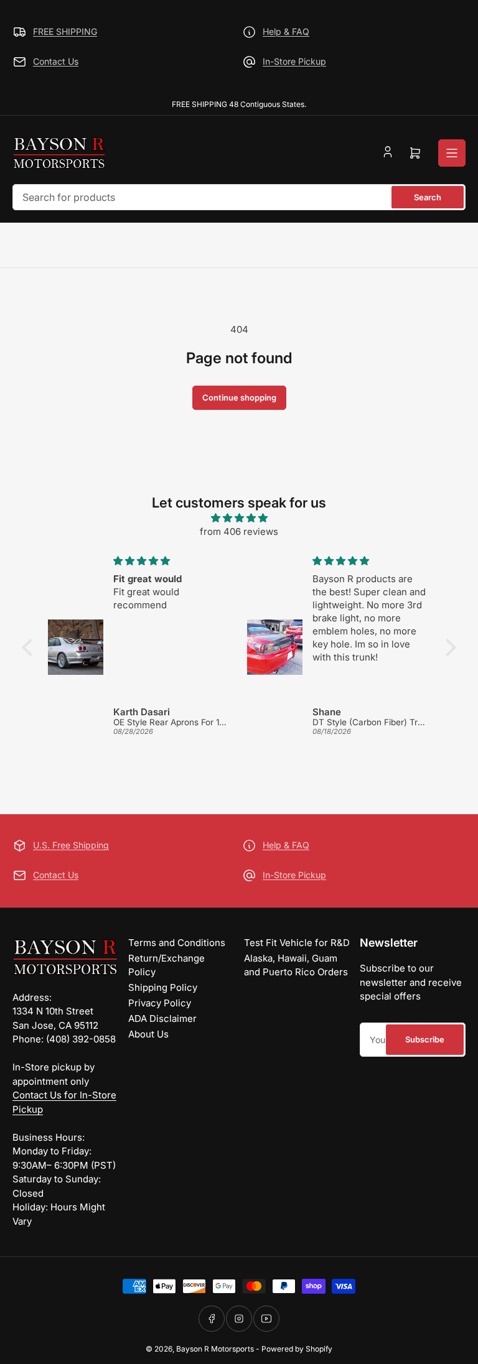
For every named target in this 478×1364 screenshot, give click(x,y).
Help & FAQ (286, 31)
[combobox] (239, 197)
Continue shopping (239, 397)
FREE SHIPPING (65, 31)
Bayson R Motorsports (215, 1348)
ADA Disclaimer (162, 1018)
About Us (148, 1034)
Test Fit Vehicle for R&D (297, 943)
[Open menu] (452, 153)
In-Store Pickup (294, 61)
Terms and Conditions (176, 943)
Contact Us (55, 61)
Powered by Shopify (296, 1348)
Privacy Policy (159, 1003)
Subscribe (424, 1039)
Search (427, 197)
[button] (30, 647)
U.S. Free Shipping (71, 845)
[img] (239, 518)
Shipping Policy (162, 987)
